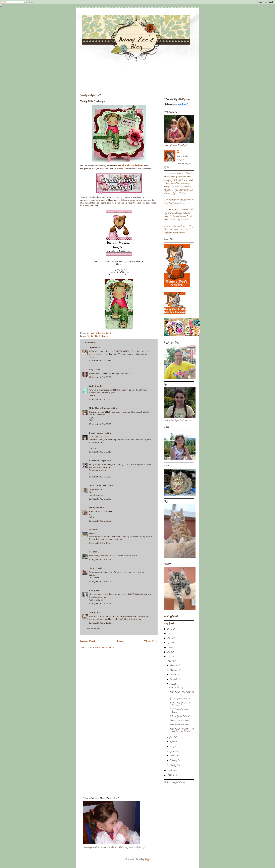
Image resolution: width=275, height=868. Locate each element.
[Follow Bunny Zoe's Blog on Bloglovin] (176, 105)
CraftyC (92, 386)
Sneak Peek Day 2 (177, 687)
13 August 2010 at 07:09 (100, 499)
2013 (169, 652)
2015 (169, 643)
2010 (169, 661)
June (172, 742)
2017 (169, 634)
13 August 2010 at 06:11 (100, 477)
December (174, 665)
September (174, 679)
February (174, 760)
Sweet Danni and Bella (179, 725)
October (173, 675)
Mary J (92, 369)
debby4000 (94, 507)
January (173, 765)
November (174, 670)
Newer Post (87, 641)
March (173, 756)
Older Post (151, 641)
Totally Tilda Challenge (97, 336)
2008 (169, 775)
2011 (169, 657)
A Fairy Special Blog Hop (180, 698)
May (172, 746)
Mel (90, 552)
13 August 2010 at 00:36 (100, 399)
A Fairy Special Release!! (179, 716)
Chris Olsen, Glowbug (99, 408)
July (172, 737)
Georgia (93, 612)
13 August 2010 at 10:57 (100, 543)
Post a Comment (93, 628)
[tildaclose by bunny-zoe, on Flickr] (119, 329)
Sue (91, 530)
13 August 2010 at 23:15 (100, 581)
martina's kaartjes (97, 461)
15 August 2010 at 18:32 (100, 623)
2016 (169, 638)
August (173, 684)
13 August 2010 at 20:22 (100, 559)
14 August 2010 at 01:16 (100, 603)
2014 (169, 647)
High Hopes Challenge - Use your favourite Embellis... (181, 730)
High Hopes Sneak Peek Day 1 (181, 693)
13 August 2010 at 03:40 (100, 452)
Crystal (92, 347)
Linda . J (93, 568)
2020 (169, 629)
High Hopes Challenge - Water (179, 711)
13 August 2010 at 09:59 (100, 521)
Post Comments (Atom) (103, 647)
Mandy (92, 590)
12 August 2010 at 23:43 (100, 361)
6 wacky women (96, 433)
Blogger (148, 859)
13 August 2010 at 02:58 (100, 424)
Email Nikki (169, 239)
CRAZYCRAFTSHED (98, 485)
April (172, 751)
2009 (169, 770)
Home (119, 641)
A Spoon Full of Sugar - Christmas (179, 704)
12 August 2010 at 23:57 (100, 377)
